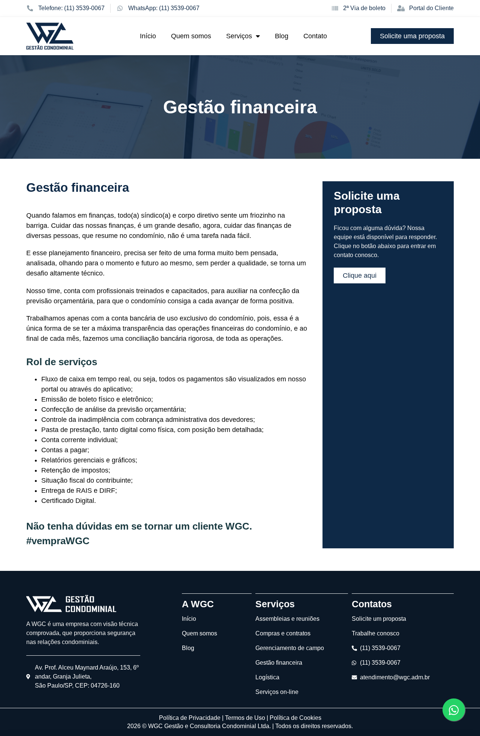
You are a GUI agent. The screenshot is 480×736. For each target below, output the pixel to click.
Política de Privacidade (189, 718)
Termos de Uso (245, 718)
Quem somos (191, 36)
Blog (281, 36)
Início (148, 36)
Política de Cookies (295, 718)
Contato (315, 36)
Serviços (239, 36)
